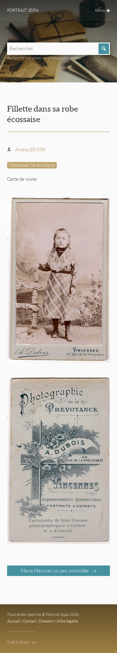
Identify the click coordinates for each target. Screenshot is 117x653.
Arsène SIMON (30, 149)
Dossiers (46, 621)
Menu (100, 10)
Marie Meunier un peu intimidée (55, 570)
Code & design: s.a (21, 642)
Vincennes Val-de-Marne (32, 165)
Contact (29, 621)
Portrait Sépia (23, 10)
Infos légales (67, 621)
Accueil (13, 621)
